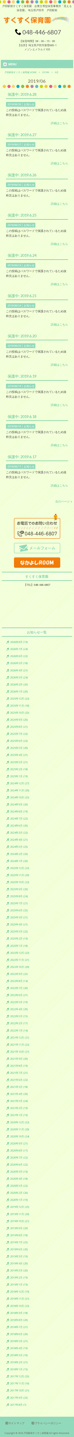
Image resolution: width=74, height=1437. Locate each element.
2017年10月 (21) (19, 1390)
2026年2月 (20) (19, 684)
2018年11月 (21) (19, 1298)
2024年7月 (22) (19, 818)
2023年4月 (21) (19, 924)
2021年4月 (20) (19, 1094)
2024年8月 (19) (19, 811)
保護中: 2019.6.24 (22, 255)
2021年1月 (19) (19, 1115)
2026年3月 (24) (19, 677)
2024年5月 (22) (19, 832)
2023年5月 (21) (19, 917)
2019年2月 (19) (19, 1277)
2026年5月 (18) (19, 663)
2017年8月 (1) (18, 1404)
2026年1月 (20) (19, 691)
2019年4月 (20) (19, 1263)
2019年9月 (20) (19, 1228)
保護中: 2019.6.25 (22, 215)
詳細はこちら (59, 123)
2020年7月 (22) (19, 1157)
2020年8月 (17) (19, 1150)
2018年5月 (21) (19, 1341)
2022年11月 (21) (19, 959)
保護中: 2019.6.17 (22, 456)
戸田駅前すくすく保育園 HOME (21, 72)
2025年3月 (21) (19, 762)
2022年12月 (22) (19, 952)
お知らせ (29, 104)
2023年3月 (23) (19, 931)
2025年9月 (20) (19, 719)
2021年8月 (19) (19, 1065)
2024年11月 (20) (19, 790)
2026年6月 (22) (19, 656)
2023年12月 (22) (19, 868)
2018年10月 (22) (19, 1305)
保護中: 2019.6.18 (22, 416)
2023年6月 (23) (19, 910)
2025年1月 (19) (19, 776)
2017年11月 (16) (19, 1383)
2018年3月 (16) (19, 1355)
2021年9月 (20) (19, 1058)
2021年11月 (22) (19, 1044)
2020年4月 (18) (19, 1178)
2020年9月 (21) (19, 1143)
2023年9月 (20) (19, 889)
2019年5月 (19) (19, 1256)
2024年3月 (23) (19, 846)
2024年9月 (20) (19, 804)
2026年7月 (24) (19, 649)
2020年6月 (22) (19, 1164)
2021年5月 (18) (19, 1086)
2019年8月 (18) (19, 1235)
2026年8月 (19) (19, 642)
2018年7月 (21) (19, 1327)
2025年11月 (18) (19, 705)
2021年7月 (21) (19, 1072)
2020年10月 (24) (19, 1136)
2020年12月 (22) (19, 1122)
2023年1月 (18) (19, 945)
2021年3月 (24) (19, 1101)
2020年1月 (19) (19, 1199)
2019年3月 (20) (19, 1270)
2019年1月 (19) (19, 1284)
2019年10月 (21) (19, 1221)
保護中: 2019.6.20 (22, 336)
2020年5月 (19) (19, 1171)
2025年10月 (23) (19, 712)
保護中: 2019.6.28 (22, 94)
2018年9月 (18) (19, 1313)
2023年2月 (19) (19, 938)
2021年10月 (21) (19, 1051)
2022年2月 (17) (19, 1023)
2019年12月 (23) (19, 1206)
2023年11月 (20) (19, 875)
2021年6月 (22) (19, 1079)
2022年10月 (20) (19, 966)
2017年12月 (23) (19, 1376)
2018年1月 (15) (19, 1369)
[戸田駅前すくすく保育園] (37, 25)
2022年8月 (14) (19, 981)
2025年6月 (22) (19, 740)
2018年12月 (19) (19, 1291)
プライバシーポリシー (48, 1423)
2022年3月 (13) (19, 1016)
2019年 (45, 72)
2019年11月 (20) (19, 1214)
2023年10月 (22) (19, 882)
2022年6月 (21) (19, 995)
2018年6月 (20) (19, 1334)
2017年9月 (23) (19, 1397)
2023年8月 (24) (19, 896)
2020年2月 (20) (19, 1192)
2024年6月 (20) (19, 825)
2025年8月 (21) (19, 726)
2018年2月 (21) (19, 1362)
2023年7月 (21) (19, 903)
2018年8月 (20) (19, 1320)
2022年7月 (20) (19, 988)
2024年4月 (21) (19, 839)
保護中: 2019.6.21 (22, 295)
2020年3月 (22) (19, 1185)
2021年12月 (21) (19, 1037)
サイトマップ (16, 1423)
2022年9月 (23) (19, 974)
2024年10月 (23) (19, 797)
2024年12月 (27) (19, 783)
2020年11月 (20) (19, 1129)
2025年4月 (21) (19, 755)
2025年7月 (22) (19, 733)
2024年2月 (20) (19, 854)
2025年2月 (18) (19, 769)
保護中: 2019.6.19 (22, 376)
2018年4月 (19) (19, 1348)
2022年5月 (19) (19, 1002)
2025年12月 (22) (19, 698)
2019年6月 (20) (19, 1249)
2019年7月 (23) (19, 1242)
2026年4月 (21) (19, 670)
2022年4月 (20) (19, 1009)
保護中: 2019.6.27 (22, 134)
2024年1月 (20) (19, 861)
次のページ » (63, 501)
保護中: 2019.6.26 (22, 175)
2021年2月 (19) (19, 1108)
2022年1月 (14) (19, 1030)
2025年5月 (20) (19, 747)
